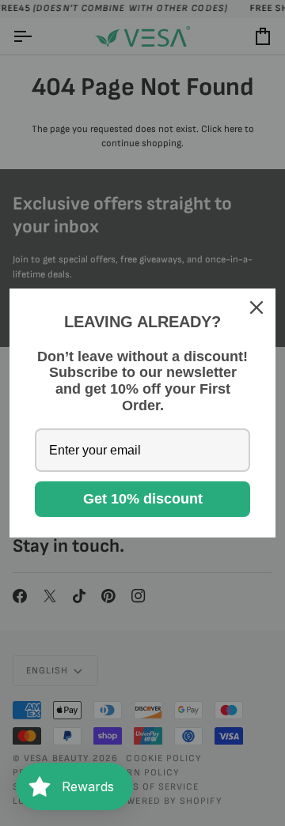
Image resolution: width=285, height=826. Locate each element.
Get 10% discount (143, 499)
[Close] (257, 307)
